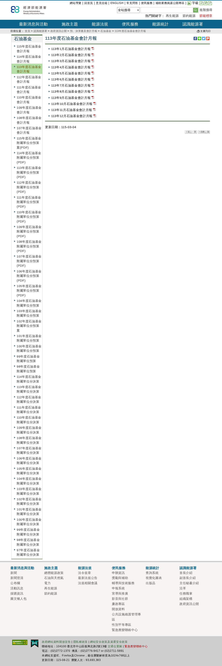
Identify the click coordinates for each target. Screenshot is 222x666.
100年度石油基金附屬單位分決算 (29, 522)
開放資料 (118, 609)
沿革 (183, 588)
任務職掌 (186, 593)
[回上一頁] (191, 132)
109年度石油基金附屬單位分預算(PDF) (29, 231)
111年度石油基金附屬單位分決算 (29, 410)
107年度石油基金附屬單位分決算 (29, 450)
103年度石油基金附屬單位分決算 (29, 491)
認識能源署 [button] (192, 24)
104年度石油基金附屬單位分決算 (29, 481)
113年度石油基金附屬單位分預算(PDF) (29, 172)
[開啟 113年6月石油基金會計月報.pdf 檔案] (92, 79)
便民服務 (147, 3)
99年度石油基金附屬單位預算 (28, 359)
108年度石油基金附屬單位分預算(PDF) (29, 246)
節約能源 (189, 16)
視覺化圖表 (154, 578)
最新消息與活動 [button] (33, 24)
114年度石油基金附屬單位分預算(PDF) (29, 157)
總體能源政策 (54, 573)
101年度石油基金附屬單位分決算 (29, 512)
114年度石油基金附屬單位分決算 (29, 379)
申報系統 (118, 588)
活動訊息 (16, 588)
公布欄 (15, 583)
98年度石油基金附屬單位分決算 (28, 542)
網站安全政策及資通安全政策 (109, 641)
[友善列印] (204, 30)
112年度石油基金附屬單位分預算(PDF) (29, 187)
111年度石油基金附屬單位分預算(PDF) (29, 202)
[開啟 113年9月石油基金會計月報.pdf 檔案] (92, 98)
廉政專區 (118, 604)
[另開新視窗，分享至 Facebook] (195, 38)
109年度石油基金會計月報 (29, 110)
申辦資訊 (118, 573)
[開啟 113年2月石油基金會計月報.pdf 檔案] (92, 55)
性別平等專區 (121, 624)
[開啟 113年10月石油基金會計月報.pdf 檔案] (94, 104)
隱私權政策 (80, 641)
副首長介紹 (188, 578)
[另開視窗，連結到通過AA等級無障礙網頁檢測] (19, 642)
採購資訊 (16, 593)
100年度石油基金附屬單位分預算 (29, 349)
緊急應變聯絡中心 (125, 630)
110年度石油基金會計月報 (29, 100)
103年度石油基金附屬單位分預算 (29, 313)
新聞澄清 (16, 578)
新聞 (13, 573)
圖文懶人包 (18, 598)
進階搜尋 (205, 10)
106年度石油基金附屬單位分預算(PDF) (29, 276)
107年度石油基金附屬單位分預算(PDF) (29, 261)
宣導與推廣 (120, 593)
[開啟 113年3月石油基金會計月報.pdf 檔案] (92, 61)
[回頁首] (204, 132)
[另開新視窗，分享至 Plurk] (208, 38)
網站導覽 (75, 3)
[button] (195, 10)
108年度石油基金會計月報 (29, 120)
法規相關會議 (87, 583)
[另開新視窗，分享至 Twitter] (204, 38)
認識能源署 (40, 30)
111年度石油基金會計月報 (29, 90)
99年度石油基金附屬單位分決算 (28, 532)
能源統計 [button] (160, 24)
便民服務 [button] (130, 24)
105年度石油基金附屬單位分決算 (29, 471)
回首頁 (88, 3)
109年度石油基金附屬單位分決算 (29, 430)
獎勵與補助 (120, 578)
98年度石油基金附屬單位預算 (28, 369)
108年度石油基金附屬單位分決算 (29, 440)
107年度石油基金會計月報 (29, 130)
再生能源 (172, 16)
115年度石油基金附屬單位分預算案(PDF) (29, 143)
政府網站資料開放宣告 (56, 641)
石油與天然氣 (54, 578)
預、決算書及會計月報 (83, 30)
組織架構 (186, 598)
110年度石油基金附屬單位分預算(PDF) (29, 216)
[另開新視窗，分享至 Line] (199, 38)
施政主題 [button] (70, 24)
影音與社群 (120, 598)
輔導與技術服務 (123, 583)
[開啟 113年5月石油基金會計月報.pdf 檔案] (92, 73)
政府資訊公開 (58, 30)
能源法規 (85, 568)
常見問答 (132, 3)
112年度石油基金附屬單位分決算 (29, 399)
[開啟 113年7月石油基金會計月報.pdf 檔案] (92, 85)
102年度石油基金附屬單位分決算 (29, 501)
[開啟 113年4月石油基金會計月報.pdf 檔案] (92, 67)
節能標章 (205, 16)
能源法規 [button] (100, 24)
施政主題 (51, 568)
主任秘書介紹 (189, 583)
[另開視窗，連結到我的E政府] (34, 643)
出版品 (150, 583)
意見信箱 (102, 3)
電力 (47, 583)
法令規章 (84, 573)
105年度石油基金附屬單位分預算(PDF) (29, 290)
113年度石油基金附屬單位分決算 (29, 389)
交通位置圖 (115, 646)
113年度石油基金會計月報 (130, 30)
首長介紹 (186, 573)
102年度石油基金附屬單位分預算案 (29, 326)
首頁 (27, 30)
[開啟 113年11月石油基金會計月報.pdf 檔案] (94, 110)
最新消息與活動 (22, 568)
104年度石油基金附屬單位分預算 (29, 303)
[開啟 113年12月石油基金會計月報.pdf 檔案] (94, 116)
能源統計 (152, 568)
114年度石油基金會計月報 (29, 59)
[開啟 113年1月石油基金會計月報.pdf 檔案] (92, 49)
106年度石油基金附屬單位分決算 (29, 461)
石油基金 (105, 30)
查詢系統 (152, 573)
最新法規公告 (87, 578)
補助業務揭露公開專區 (170, 3)
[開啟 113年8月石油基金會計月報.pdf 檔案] (92, 91)
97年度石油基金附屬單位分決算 (28, 552)
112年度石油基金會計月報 (29, 79)
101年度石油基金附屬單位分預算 (29, 338)
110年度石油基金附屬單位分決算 (29, 420)
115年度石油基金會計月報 (29, 49)
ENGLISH (117, 3)
